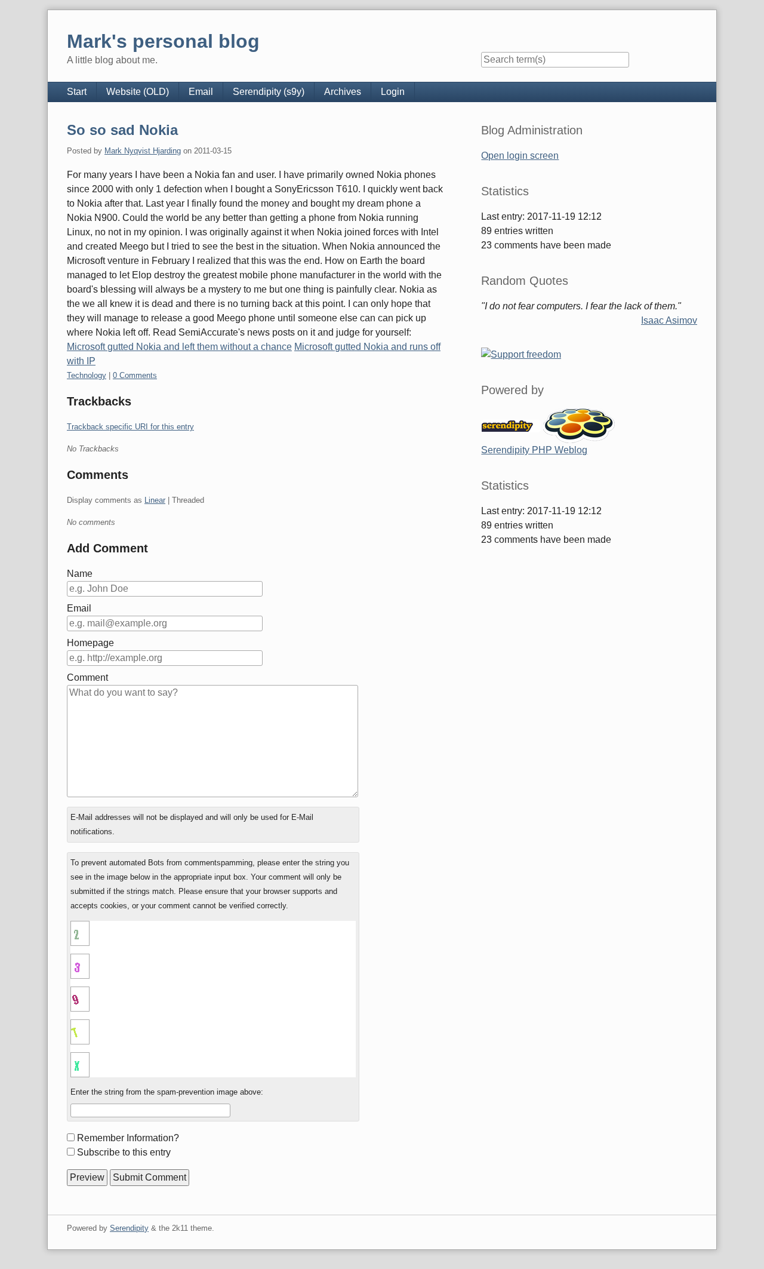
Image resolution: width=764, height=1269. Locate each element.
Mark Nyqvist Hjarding (142, 150)
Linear (154, 500)
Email (201, 92)
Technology (86, 375)
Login (393, 92)
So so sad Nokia (122, 130)
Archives (342, 92)
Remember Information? (128, 1138)
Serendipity (129, 1228)
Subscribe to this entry (124, 1152)
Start (77, 92)
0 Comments (135, 375)
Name (80, 574)
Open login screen (520, 155)
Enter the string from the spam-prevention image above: (166, 1091)
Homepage (90, 643)
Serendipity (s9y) (268, 92)
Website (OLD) (137, 92)
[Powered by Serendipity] (511, 425)
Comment (87, 677)
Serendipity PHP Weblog (534, 450)
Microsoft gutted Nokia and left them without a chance (179, 347)
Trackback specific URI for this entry (130, 426)
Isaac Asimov (669, 320)
